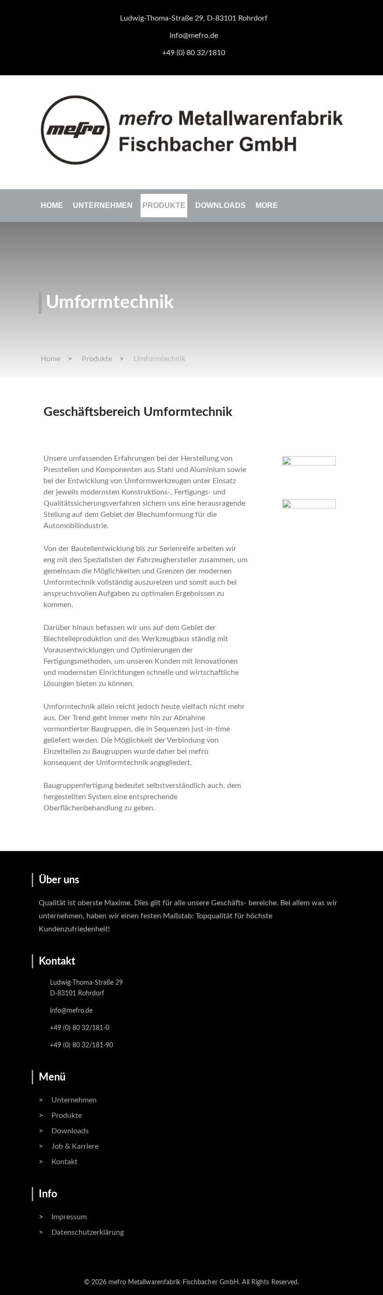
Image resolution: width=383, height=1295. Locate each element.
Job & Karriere (75, 1146)
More (266, 205)
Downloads (220, 205)
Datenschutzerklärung (87, 1232)
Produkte (163, 205)
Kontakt (64, 1162)
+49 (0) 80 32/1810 (193, 53)
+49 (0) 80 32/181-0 (79, 1028)
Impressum (69, 1217)
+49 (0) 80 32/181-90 (81, 1045)
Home (52, 205)
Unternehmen (103, 205)
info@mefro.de (194, 35)
